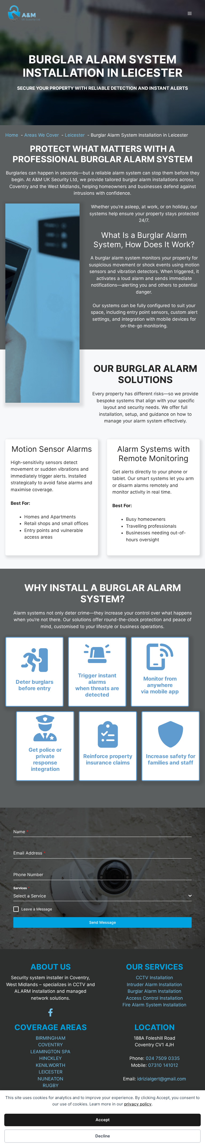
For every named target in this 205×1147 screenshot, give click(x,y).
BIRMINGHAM (50, 1038)
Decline (102, 1135)
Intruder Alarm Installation (154, 984)
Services (21, 888)
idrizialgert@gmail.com (161, 1078)
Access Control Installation (154, 998)
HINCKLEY (50, 1058)
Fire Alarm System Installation (154, 1004)
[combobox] (102, 896)
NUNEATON (50, 1078)
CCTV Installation (154, 977)
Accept (103, 1119)
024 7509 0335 (163, 1058)
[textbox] (100, 896)
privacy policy (138, 1104)
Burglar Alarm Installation (154, 991)
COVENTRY (50, 1044)
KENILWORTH (50, 1065)
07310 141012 (163, 1065)
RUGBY (50, 1085)
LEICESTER (50, 1072)
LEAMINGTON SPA (50, 1051)
